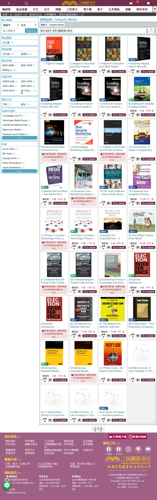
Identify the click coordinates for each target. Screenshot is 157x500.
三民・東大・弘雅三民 (17, 463)
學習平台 (30, 450)
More (19, 137)
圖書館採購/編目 (53, 450)
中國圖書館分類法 (52, 445)
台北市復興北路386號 (16, 479)
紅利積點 (88, 441)
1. (54, 63)
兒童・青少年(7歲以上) (82, 463)
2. (82, 65)
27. (110, 325)
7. (113, 106)
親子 (100, 9)
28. (142, 327)
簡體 (58, 9)
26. (80, 325)
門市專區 (30, 441)
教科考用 (141, 9)
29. (51, 372)
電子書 (87, 9)
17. (54, 239)
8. (141, 108)
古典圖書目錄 (45, 466)
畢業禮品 (75, 466)
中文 (35, 9)
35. (112, 416)
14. (83, 195)
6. (83, 106)
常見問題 (69, 444)
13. (54, 194)
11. (113, 148)
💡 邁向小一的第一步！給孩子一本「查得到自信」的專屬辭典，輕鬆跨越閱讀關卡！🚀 (37, 14)
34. (82, 416)
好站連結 (69, 453)
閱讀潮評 (30, 453)
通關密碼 (10, 450)
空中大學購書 (71, 450)
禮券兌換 (69, 441)
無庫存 (45, 71)
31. (113, 371)
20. (141, 236)
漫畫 (128, 9)
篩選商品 (31, 30)
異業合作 (10, 453)
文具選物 (114, 9)
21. (53, 284)
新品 (21, 9)
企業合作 (88, 450)
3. (112, 65)
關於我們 (10, 441)
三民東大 (72, 9)
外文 (47, 9)
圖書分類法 (31, 444)
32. (140, 371)
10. (83, 150)
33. (54, 415)
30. (80, 372)
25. (54, 328)
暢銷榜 (6, 9)
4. (141, 68)
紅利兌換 (49, 453)
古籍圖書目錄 (12, 466)
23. (113, 281)
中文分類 (10, 444)
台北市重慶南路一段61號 (84, 479)
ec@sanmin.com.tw (15, 492)
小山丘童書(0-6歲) (47, 463)
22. (83, 284)
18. (83, 239)
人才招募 (49, 441)
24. (142, 284)
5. (54, 108)
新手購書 (88, 444)
